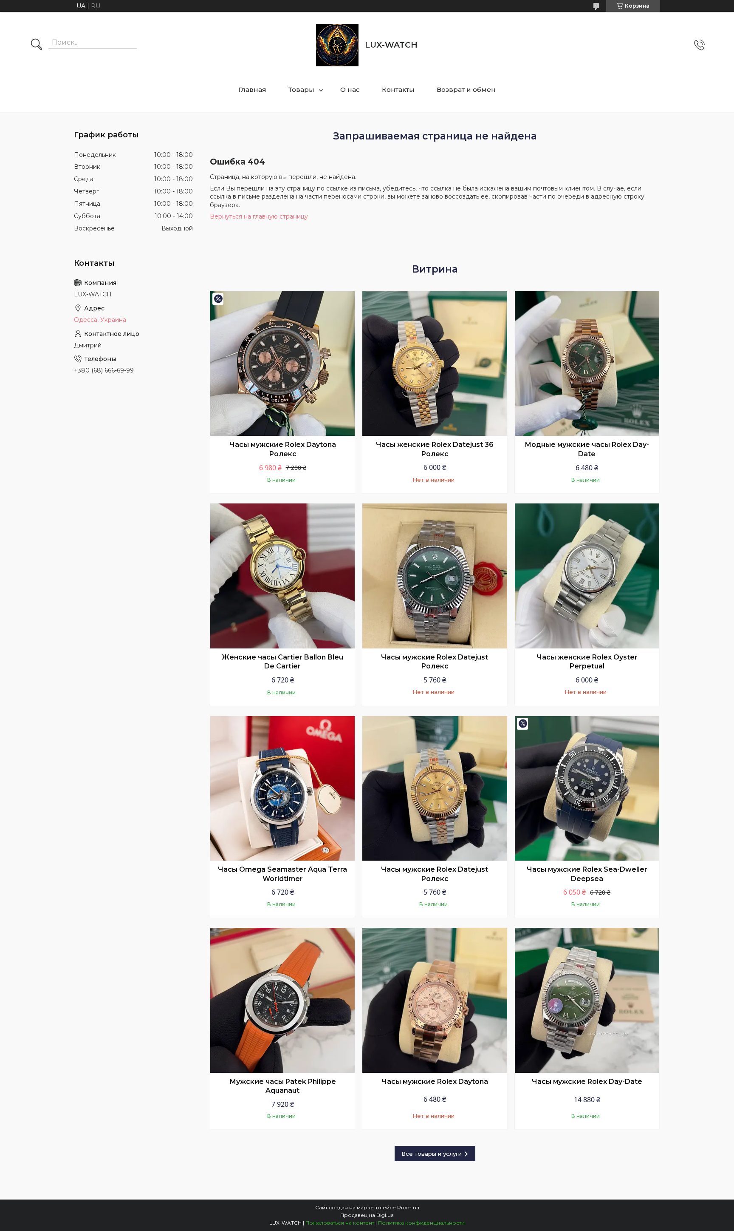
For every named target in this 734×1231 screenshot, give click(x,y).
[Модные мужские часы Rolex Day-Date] (587, 363)
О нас (350, 89)
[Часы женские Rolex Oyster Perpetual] (587, 575)
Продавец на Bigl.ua (367, 1215)
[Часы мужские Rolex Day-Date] (587, 1000)
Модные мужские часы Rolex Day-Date (587, 449)
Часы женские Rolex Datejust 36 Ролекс (435, 449)
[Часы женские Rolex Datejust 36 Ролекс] (434, 363)
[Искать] (36, 45)
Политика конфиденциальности (421, 1223)
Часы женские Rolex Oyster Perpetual (587, 662)
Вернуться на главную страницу (259, 216)
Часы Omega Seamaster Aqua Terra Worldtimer (282, 874)
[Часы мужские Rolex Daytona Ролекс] (282, 363)
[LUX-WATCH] (337, 45)
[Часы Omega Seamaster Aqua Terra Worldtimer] (282, 788)
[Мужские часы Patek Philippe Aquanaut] (282, 1000)
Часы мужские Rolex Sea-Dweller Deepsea (587, 874)
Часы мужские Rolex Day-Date (587, 1081)
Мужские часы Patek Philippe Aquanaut (282, 1086)
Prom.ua (408, 1207)
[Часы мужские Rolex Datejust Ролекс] (434, 575)
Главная (252, 89)
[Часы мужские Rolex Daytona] (434, 1000)
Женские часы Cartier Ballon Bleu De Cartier (282, 662)
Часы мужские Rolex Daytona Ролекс (282, 449)
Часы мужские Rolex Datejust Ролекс (434, 662)
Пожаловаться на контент (339, 1223)
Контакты (398, 89)
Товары (301, 89)
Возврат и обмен (466, 89)
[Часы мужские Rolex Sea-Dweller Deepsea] (587, 788)
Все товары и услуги (431, 1153)
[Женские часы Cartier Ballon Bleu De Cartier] (282, 575)
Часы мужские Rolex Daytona (434, 1081)
